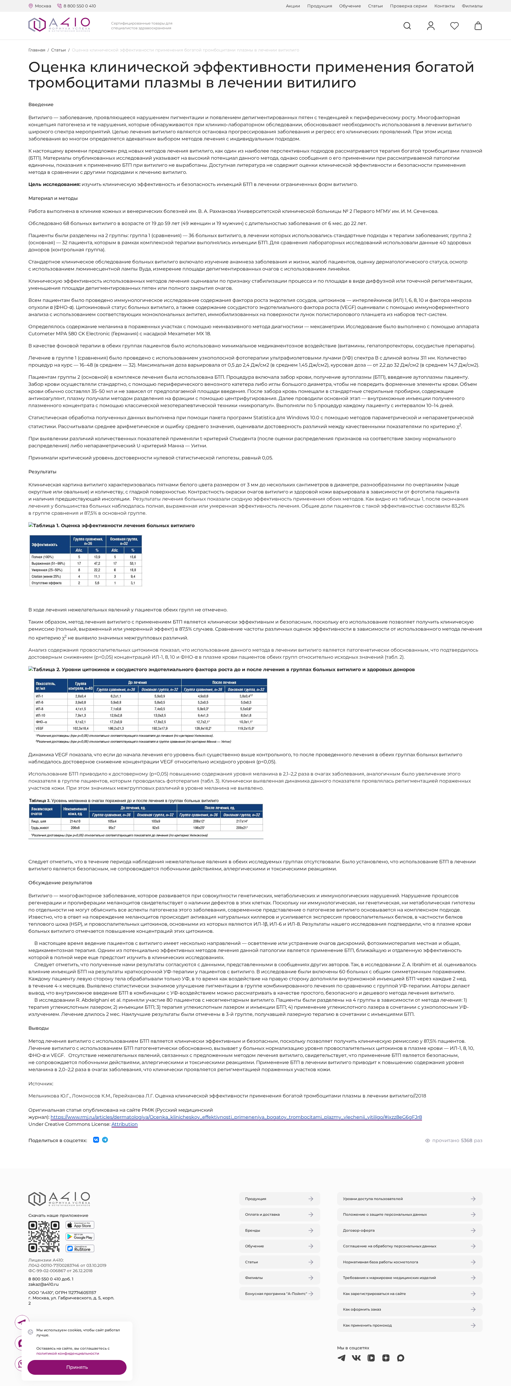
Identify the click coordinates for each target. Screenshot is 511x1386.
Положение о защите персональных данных (385, 1214)
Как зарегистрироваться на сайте (374, 1293)
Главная (36, 50)
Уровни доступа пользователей (373, 1198)
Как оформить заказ (362, 1309)
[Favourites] (454, 25)
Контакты (444, 6)
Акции (293, 6)
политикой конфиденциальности (67, 1353)
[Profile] (430, 25)
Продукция (319, 6)
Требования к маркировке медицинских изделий (389, 1277)
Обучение (350, 6)
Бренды (252, 1230)
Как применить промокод (367, 1325)
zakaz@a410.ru (43, 1284)
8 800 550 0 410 (80, 6)
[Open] (324, 665)
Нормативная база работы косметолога (380, 1262)
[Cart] (478, 25)
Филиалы (472, 6)
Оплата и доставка (262, 1214)
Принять (77, 1367)
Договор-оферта (359, 1230)
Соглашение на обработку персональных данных (389, 1246)
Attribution (124, 1124)
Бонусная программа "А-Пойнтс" (276, 1293)
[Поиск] (407, 25)
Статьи (375, 6)
